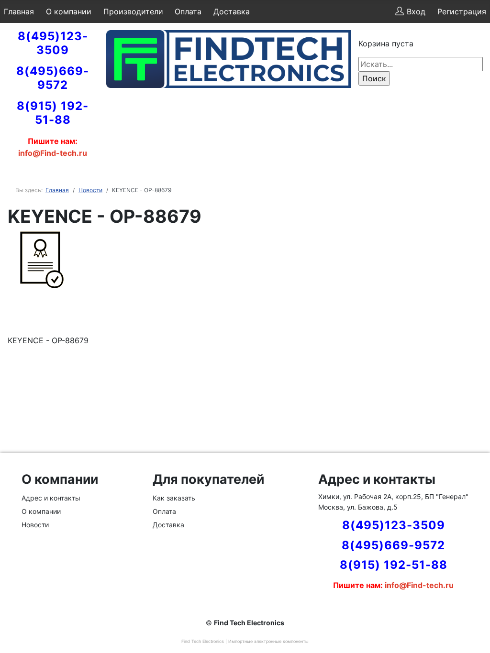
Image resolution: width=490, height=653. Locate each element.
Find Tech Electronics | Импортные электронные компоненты (245, 641)
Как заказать (174, 498)
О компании (68, 11)
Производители (133, 11)
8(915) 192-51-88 (53, 113)
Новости (35, 525)
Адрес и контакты (51, 498)
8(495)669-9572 (52, 78)
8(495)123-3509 (53, 43)
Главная (19, 11)
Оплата (188, 11)
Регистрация (461, 11)
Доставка (231, 11)
